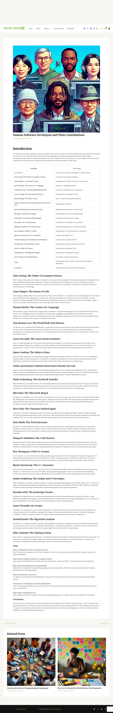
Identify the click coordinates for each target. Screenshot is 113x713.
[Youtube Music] (94, 28)
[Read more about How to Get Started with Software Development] (82, 662)
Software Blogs (19, 138)
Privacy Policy (21, 709)
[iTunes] (87, 28)
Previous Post (9, 623)
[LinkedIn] (97, 28)
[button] (49, 29)
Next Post (105, 623)
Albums (46, 29)
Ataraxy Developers (54, 709)
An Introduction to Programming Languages (27, 688)
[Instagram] (91, 28)
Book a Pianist (59, 29)
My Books (70, 29)
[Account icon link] (109, 28)
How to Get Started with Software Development (79, 688)
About (38, 29)
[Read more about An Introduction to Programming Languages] (31, 662)
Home (31, 29)
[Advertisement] (53, 12)
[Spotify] (84, 28)
